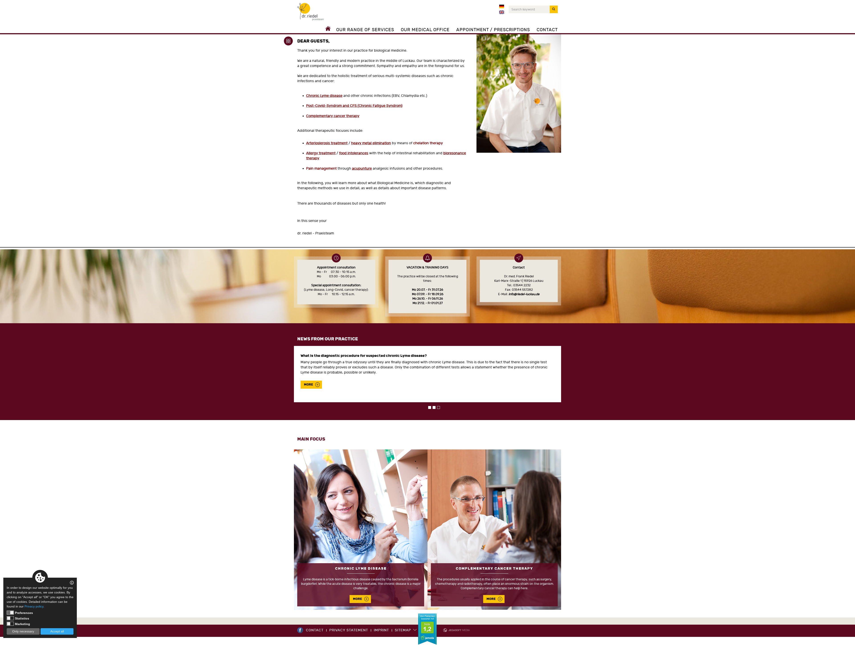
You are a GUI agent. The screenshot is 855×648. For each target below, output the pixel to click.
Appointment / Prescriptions (493, 29)
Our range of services (365, 29)
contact (315, 630)
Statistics (22, 618)
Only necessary (23, 631)
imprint (381, 630)
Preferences (24, 613)
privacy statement (348, 630)
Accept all (57, 631)
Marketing (22, 624)
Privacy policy (33, 606)
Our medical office (425, 29)
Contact (547, 29)
